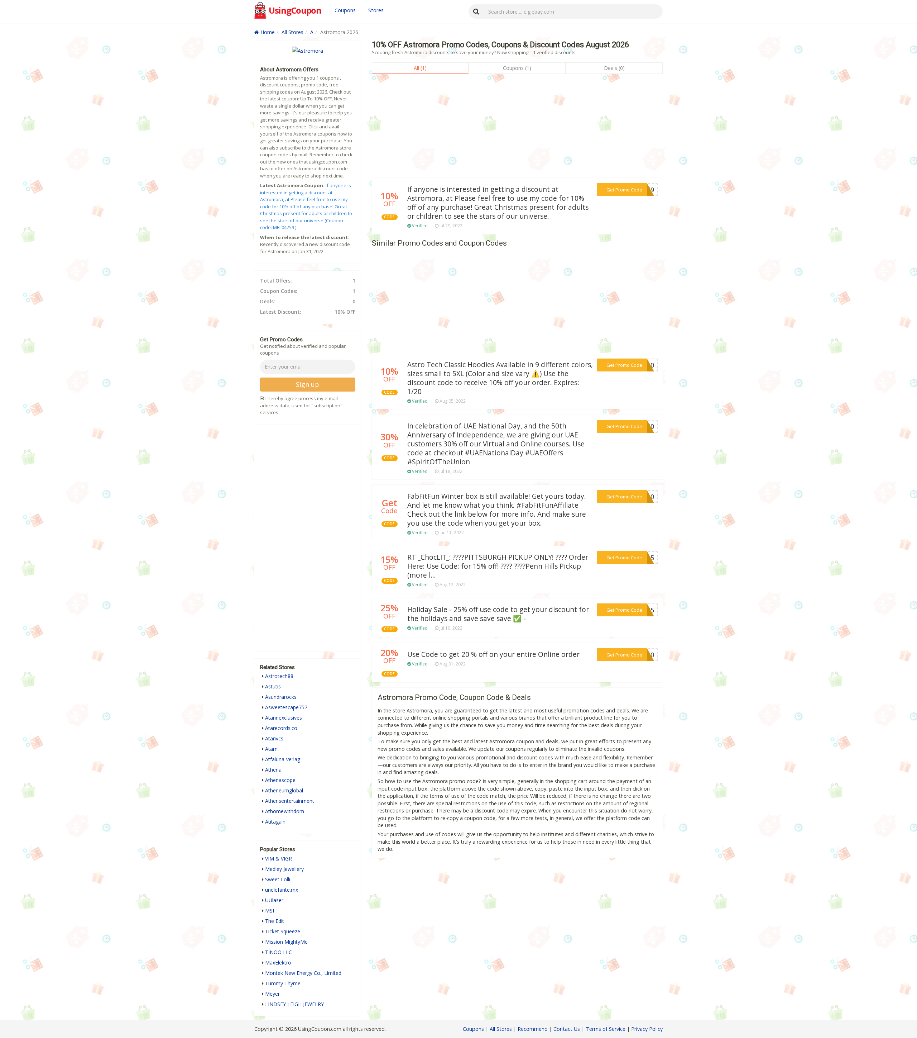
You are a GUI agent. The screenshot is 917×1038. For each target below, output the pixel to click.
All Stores (292, 32)
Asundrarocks (281, 696)
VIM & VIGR (278, 858)
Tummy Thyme (283, 983)
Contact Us (566, 1028)
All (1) (420, 68)
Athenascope (280, 780)
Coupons (345, 10)
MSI (269, 910)
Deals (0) (614, 68)
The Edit (274, 921)
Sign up (307, 384)
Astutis (273, 686)
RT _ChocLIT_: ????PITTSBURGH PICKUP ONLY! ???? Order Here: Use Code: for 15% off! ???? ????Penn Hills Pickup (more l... (497, 566)
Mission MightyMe (286, 941)
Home (267, 32)
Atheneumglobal (284, 790)
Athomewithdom (284, 811)
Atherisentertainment (289, 800)
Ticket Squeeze (282, 931)
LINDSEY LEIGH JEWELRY (294, 1004)
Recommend (533, 1028)
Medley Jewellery (284, 869)
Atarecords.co (281, 728)
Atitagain (275, 821)
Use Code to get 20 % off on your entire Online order (493, 654)
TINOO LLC (278, 952)
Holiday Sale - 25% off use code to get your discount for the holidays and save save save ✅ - (498, 614)
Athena (273, 769)
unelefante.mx (281, 889)
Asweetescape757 (286, 707)
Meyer (272, 993)
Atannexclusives (283, 717)
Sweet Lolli (277, 879)
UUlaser (274, 900)
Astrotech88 (279, 676)
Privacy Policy (647, 1028)
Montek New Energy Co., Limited (303, 973)
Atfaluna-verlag (282, 759)
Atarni (272, 748)
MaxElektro (278, 962)
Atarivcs (274, 738)
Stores (376, 10)
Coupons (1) (517, 68)
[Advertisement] (517, 127)
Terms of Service (605, 1028)
